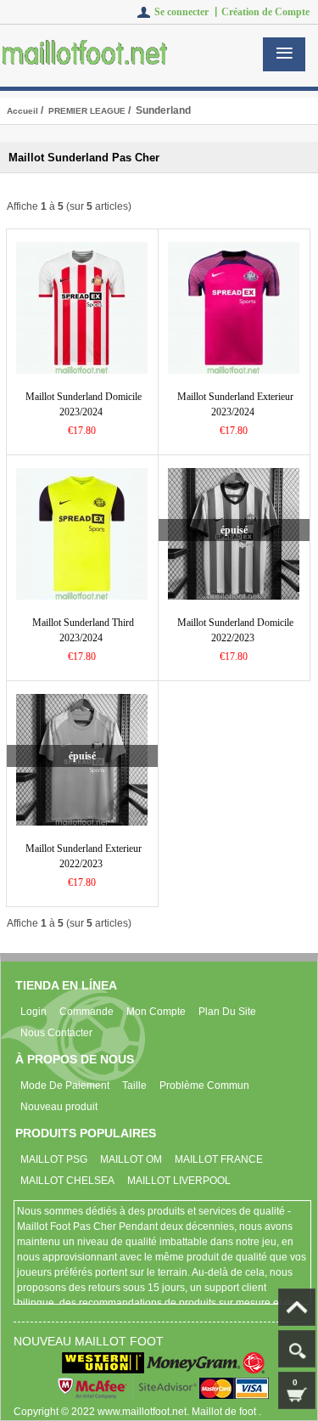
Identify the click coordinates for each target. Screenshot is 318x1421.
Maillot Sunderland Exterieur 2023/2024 (235, 404)
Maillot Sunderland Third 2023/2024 (83, 630)
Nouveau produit (59, 1107)
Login (33, 1012)
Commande (86, 1012)
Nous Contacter (56, 1033)
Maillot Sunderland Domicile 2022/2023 (235, 630)
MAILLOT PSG (53, 1159)
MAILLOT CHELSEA (67, 1181)
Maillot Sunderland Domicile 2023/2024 (83, 404)
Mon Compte (156, 1012)
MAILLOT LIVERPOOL (179, 1181)
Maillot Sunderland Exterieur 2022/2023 (83, 856)
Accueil (22, 111)
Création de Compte (265, 12)
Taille (134, 1085)
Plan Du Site (227, 1012)
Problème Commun (204, 1085)
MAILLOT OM (131, 1159)
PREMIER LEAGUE (87, 111)
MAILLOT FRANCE (219, 1159)
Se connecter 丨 (187, 12)
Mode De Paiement (64, 1085)
